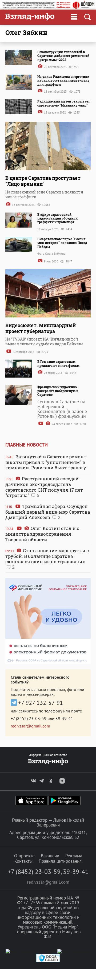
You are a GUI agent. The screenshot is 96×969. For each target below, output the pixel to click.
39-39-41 (64, 718)
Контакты (23, 861)
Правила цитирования (60, 861)
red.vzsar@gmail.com (30, 726)
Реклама (73, 856)
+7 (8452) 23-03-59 (28, 718)
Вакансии (50, 856)
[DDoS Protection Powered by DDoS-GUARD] (48, 961)
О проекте (24, 856)
